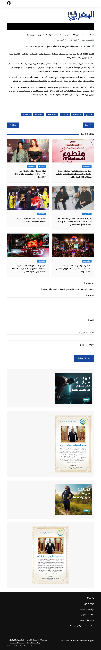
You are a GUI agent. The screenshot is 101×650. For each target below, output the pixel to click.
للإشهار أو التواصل (86, 609)
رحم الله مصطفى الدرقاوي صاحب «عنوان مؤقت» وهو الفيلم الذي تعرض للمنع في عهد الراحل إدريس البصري (74, 221)
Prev (87, 125)
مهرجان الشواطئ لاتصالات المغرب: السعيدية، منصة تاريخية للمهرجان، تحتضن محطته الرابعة (74, 268)
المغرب (64, 114)
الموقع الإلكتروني (86, 345)
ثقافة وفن (60, 40)
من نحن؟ (90, 598)
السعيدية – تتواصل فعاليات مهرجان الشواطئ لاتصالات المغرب (31, 220)
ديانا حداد (51, 114)
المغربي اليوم (87, 40)
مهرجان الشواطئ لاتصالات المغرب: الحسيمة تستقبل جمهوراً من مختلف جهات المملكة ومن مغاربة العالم (28, 268)
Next (14, 125)
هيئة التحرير (89, 603)
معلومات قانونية (87, 614)
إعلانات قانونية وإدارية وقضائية (80, 626)
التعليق (90, 295)
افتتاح (88, 114)
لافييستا (38, 114)
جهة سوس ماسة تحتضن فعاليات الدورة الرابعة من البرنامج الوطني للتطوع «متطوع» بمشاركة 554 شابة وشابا (73, 174)
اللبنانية (76, 114)
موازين (25, 114)
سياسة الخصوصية (86, 620)
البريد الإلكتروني (86, 332)
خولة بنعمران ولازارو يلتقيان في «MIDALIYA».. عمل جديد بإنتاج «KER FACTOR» (30, 174)
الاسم (91, 320)
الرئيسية (42, 166)
